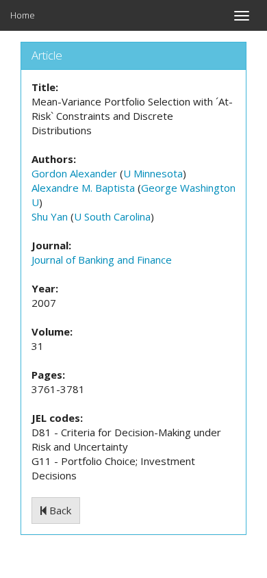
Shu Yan (49, 216)
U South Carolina (112, 216)
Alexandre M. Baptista (83, 187)
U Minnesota (153, 173)
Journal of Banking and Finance (101, 259)
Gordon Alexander (74, 173)
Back (59, 510)
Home (22, 15)
